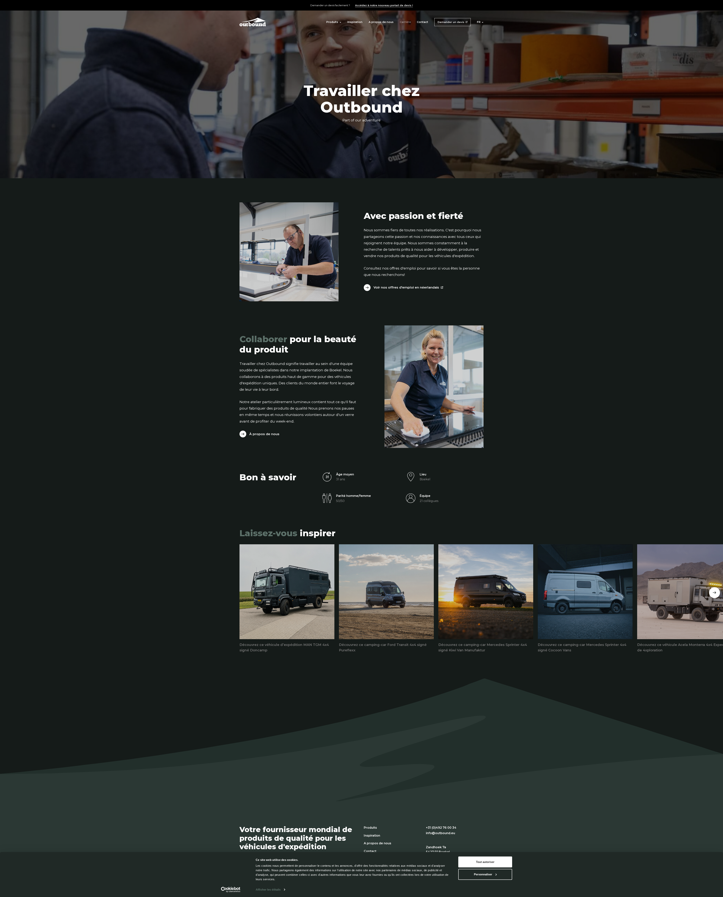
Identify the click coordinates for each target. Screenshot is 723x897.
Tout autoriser (485, 861)
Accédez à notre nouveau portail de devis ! (384, 5)
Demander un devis (451, 22)
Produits (332, 22)
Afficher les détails (268, 889)
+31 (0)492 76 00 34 (441, 827)
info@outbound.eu (440, 833)
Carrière (405, 22)
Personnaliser (483, 874)
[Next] (714, 592)
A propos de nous (381, 22)
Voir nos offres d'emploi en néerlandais (406, 287)
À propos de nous (264, 434)
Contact (422, 22)
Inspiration (354, 22)
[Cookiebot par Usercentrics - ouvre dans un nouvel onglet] (230, 889)
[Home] (252, 22)
